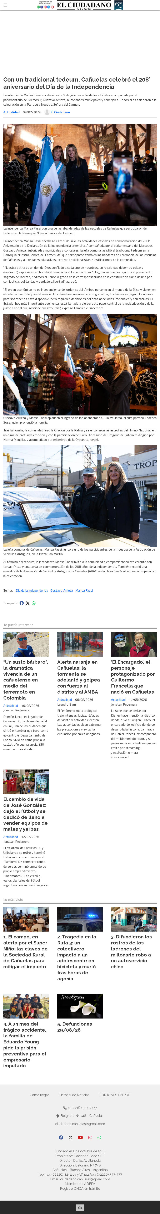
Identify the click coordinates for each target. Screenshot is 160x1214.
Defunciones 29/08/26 (74, 1027)
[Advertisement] (80, 41)
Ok (80, 1207)
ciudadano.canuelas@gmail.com (80, 1124)
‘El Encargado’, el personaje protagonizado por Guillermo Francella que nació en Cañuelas (133, 677)
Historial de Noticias (74, 1095)
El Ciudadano (60, 112)
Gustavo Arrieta (61, 590)
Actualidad (11, 112)
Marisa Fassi (84, 590)
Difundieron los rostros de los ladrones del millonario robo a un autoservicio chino (131, 951)
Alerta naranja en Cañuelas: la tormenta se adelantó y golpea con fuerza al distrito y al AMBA (78, 677)
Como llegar (39, 1095)
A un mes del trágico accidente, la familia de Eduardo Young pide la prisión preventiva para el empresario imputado (24, 1045)
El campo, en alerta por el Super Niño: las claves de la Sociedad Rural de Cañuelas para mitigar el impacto (25, 951)
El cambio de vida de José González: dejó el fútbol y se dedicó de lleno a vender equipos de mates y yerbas (25, 814)
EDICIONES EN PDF (114, 1095)
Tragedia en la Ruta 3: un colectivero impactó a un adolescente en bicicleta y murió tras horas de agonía (76, 957)
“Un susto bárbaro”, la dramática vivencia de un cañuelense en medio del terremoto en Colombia (25, 680)
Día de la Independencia (32, 590)
